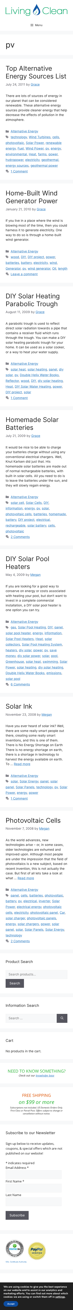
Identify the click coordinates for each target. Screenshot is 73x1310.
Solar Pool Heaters (20, 639)
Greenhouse (15, 661)
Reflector (12, 381)
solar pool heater (18, 633)
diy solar (25, 650)
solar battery (36, 525)
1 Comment (19, 171)
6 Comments (20, 684)
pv (47, 148)
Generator (13, 268)
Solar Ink (19, 706)
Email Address (17, 1167)
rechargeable (15, 525)
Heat (32, 154)
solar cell (17, 503)
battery (26, 263)
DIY (23, 257)
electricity (32, 160)
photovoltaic (15, 143)
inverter (44, 901)
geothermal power (44, 165)
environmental (16, 154)
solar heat (18, 369)
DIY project (36, 257)
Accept (10, 1303)
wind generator (39, 268)
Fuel (21, 148)
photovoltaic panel (44, 912)
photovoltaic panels (41, 918)
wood (15, 257)
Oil (54, 268)
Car (62, 912)
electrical (43, 520)
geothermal (49, 160)
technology (19, 137)
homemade (57, 514)
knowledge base (45, 1075)
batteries (12, 263)
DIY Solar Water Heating (33, 386)
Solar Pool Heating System (42, 644)
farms (42, 154)
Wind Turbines (40, 137)
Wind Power (35, 148)
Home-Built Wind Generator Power (32, 197)
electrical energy (29, 907)
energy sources (17, 165)
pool (54, 656)
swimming (50, 661)
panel (53, 369)
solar (27, 392)
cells (55, 137)
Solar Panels (25, 787)
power (53, 154)
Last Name (13, 1195)
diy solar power (28, 656)
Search (15, 983)
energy (56, 148)
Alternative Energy (24, 131)
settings (60, 1297)
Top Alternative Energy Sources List (36, 72)
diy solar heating (50, 381)
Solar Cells (34, 503)
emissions (53, 673)
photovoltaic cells (19, 514)
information (14, 508)
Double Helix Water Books (39, 375)
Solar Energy (29, 781)
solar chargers (28, 924)
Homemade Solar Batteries (32, 423)
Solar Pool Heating (32, 627)
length (62, 268)
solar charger (15, 918)
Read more (22, 764)
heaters (11, 650)
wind (53, 263)
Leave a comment (24, 274)
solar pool (13, 679)
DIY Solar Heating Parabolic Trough (33, 300)
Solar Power (35, 143)
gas (13, 627)
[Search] (62, 1018)
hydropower (14, 160)
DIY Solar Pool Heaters (27, 562)
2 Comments (20, 537)
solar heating (37, 369)
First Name (15, 1181)
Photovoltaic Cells (33, 820)
